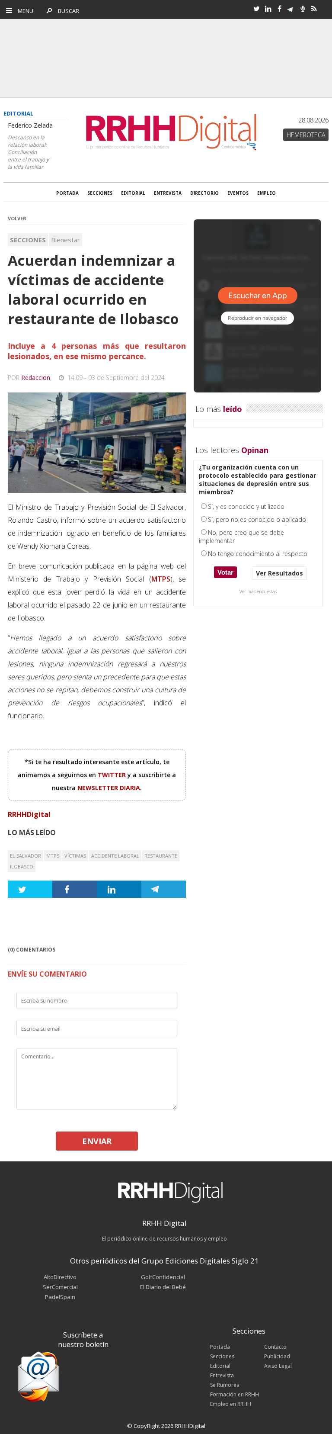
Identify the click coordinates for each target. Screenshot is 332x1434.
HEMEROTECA (306, 135)
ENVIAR (97, 1141)
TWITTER (113, 775)
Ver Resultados (279, 573)
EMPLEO (266, 193)
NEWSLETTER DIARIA (108, 788)
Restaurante (160, 855)
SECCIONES (99, 193)
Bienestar (65, 239)
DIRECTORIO (204, 193)
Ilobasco (21, 866)
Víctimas (75, 855)
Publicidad (277, 1356)
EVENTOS (238, 193)
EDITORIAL (133, 193)
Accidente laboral (115, 855)
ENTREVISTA (168, 193)
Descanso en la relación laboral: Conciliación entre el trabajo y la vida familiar (28, 152)
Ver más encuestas (258, 591)
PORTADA (67, 193)
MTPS (52, 855)
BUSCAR (66, 11)
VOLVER (17, 218)
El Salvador (25, 855)
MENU (23, 11)
